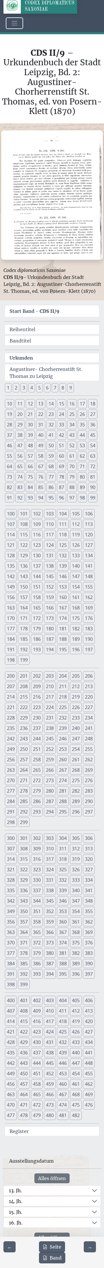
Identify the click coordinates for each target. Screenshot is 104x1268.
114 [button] (11, 534)
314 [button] (11, 859)
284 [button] (11, 801)
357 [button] (24, 922)
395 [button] (63, 974)
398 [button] (11, 984)
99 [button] (92, 498)
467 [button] (63, 1094)
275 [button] (76, 780)
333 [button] (76, 880)
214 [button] (11, 697)
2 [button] (16, 388)
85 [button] (40, 487)
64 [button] (9, 466)
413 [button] (89, 1011)
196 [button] (76, 649)
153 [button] (63, 587)
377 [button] (11, 953)
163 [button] (11, 608)
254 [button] (76, 749)
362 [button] (89, 922)
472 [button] (37, 1105)
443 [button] (24, 1063)
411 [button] (63, 1011)
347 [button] (76, 901)
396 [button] (76, 974)
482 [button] (76, 1115)
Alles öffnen (52, 1178)
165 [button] (37, 608)
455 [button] (89, 1073)
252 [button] (50, 749)
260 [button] (63, 759)
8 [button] (63, 388)
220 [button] (89, 697)
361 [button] (76, 922)
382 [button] (76, 953)
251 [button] (37, 749)
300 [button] (11, 838)
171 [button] (24, 618)
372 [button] (37, 942)
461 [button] (76, 1084)
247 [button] (76, 738)
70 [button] (72, 466)
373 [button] (50, 942)
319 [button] (76, 859)
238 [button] (50, 728)
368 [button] (76, 932)
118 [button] (63, 534)
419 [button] (76, 1021)
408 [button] (24, 1011)
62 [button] (82, 456)
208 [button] (24, 686)
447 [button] (76, 1063)
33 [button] (61, 424)
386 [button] (37, 963)
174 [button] (63, 618)
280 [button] (50, 791)
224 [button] (50, 707)
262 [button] (89, 759)
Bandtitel (20, 341)
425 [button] (63, 1032)
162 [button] (89, 597)
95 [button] (51, 498)
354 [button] (76, 911)
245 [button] (50, 738)
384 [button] (11, 963)
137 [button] (37, 566)
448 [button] (89, 1063)
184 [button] (11, 639)
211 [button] (63, 686)
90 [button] (92, 487)
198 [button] (11, 660)
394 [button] (50, 974)
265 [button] (37, 770)
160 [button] (63, 597)
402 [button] (37, 1000)
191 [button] (11, 649)
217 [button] (50, 697)
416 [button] (37, 1021)
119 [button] (76, 534)
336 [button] (24, 890)
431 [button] (50, 1042)
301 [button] (24, 838)
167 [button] (63, 608)
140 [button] (76, 566)
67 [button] (40, 466)
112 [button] (76, 524)
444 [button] (37, 1063)
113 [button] (89, 524)
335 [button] (11, 890)
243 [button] (24, 738)
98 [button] (82, 498)
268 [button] (76, 770)
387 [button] (50, 963)
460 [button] (63, 1084)
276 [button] (89, 780)
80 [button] (82, 477)
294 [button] (50, 812)
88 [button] (72, 487)
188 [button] (63, 639)
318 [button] (63, 859)
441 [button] (89, 1052)
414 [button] (11, 1021)
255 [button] (89, 749)
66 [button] (30, 466)
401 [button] (24, 1000)
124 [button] (50, 545)
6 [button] (47, 388)
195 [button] (63, 649)
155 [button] (89, 587)
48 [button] (30, 445)
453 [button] (63, 1073)
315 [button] (24, 859)
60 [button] (61, 456)
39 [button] (30, 435)
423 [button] (37, 1032)
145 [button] (50, 576)
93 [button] (30, 498)
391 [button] (11, 974)
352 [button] (50, 911)
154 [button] (76, 587)
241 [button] (89, 728)
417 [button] (50, 1021)
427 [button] (89, 1032)
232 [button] (63, 718)
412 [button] (76, 1011)
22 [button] (40, 414)
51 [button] (61, 445)
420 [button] (89, 1021)
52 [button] (72, 445)
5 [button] (39, 388)
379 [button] (37, 953)
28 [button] (9, 424)
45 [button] (92, 435)
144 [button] (37, 576)
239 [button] (63, 728)
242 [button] (11, 738)
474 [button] (63, 1105)
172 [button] (37, 618)
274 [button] (63, 780)
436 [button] (24, 1052)
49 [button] (40, 445)
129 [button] (24, 555)
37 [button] (9, 435)
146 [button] (63, 576)
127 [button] (89, 545)
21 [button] (30, 414)
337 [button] (37, 890)
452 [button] (50, 1073)
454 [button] (76, 1073)
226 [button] (76, 707)
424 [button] (50, 1032)
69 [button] (61, 466)
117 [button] (50, 534)
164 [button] (24, 608)
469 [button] (89, 1094)
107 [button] (11, 524)
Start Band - (35, 311)
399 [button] (24, 984)
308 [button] (24, 848)
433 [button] (76, 1042)
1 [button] (8, 388)
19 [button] (9, 414)
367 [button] (63, 932)
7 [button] (55, 388)
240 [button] (76, 728)
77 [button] (51, 477)
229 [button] (24, 718)
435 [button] (11, 1052)
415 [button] (24, 1021)
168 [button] (76, 608)
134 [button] (89, 555)
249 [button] (11, 749)
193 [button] (37, 649)
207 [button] (11, 686)
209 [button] (37, 686)
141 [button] (89, 566)
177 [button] (11, 628)
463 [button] (11, 1094)
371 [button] (24, 942)
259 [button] (50, 759)
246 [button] (63, 738)
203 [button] (50, 676)
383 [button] (89, 953)
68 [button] (51, 466)
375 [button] (76, 942)
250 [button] (24, 749)
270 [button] (11, 780)
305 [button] (76, 838)
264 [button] (24, 770)
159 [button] (50, 597)
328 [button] (11, 880)
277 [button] (11, 791)
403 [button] (50, 1000)
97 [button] (72, 498)
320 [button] (89, 859)
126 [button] (76, 545)
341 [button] (89, 890)
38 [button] (20, 435)
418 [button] (63, 1021)
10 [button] (9, 404)
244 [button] (37, 738)
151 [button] (37, 587)
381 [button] (63, 953)
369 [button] (89, 932)
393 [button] (37, 974)
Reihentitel (22, 329)
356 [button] (11, 922)
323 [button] (37, 869)
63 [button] (92, 456)
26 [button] (82, 414)
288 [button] (63, 801)
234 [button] (89, 718)
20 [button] (20, 414)
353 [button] (63, 911)
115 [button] (24, 534)
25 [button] (72, 414)
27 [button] (92, 414)
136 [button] (24, 566)
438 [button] (50, 1052)
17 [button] (82, 404)
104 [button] (63, 514)
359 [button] (50, 922)
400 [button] (11, 1000)
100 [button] (11, 514)
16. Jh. (16, 1223)
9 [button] (70, 388)
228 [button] (11, 718)
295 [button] (63, 812)
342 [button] (11, 901)
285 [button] (24, 801)
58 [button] (40, 456)
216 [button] (37, 697)
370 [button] (11, 942)
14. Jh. (15, 1201)
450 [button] (24, 1073)
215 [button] (24, 697)
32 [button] (51, 424)
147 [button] (76, 576)
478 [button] (24, 1115)
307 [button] (11, 848)
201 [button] (24, 676)
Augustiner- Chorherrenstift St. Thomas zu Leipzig (46, 372)
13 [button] (40, 404)
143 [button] (24, 576)
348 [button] (89, 901)
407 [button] (11, 1011)
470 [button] (11, 1105)
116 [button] (37, 534)
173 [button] (50, 618)
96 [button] (61, 498)
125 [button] (63, 545)
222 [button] (24, 707)
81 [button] (92, 477)
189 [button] (76, 639)
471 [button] (24, 1105)
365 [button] (37, 932)
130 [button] (37, 555)
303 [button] (50, 838)
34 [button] (72, 424)
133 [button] (76, 555)
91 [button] (9, 498)
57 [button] (30, 456)
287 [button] (50, 801)
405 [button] (76, 1000)
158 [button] (37, 597)
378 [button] (24, 953)
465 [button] (37, 1094)
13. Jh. (15, 1190)
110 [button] (50, 524)
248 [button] (89, 738)
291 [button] (11, 812)
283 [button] (89, 791)
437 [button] (37, 1052)
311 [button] (63, 848)
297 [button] (89, 812)
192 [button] (24, 649)
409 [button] (37, 1011)
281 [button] (63, 791)
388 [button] (63, 963)
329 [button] (24, 880)
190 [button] (89, 639)
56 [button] (20, 456)
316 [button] (37, 859)
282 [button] (76, 791)
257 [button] (24, 759)
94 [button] (40, 498)
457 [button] (24, 1084)
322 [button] (24, 869)
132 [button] (63, 555)
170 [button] (11, 618)
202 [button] (37, 676)
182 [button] (76, 628)
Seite (55, 1247)
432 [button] (63, 1042)
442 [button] (11, 1063)
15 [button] (61, 404)
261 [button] (76, 759)
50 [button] (51, 445)
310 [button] (50, 848)
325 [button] (63, 869)
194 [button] (50, 649)
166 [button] (50, 608)
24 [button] (61, 414)
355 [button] (89, 911)
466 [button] (50, 1094)
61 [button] (72, 456)
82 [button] (9, 487)
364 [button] (24, 932)
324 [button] (50, 869)
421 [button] (11, 1032)
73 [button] (9, 477)
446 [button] (63, 1063)
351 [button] (37, 911)
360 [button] (63, 922)
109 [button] (37, 524)
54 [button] (92, 445)
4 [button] (31, 388)
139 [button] (63, 566)
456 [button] (11, 1084)
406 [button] (89, 1000)
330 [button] (37, 880)
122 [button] (24, 545)
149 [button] (11, 587)
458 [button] (37, 1084)
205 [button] (76, 676)
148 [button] (89, 576)
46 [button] (9, 445)
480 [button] (50, 1115)
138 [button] (50, 566)
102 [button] (37, 514)
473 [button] (50, 1105)
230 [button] (37, 718)
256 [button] (11, 759)
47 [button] (20, 445)
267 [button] (63, 770)
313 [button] (89, 848)
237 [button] (37, 728)
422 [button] (24, 1032)
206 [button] (89, 676)
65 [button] (20, 466)
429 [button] (24, 1042)
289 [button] (76, 801)
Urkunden (21, 358)
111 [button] (63, 524)
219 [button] (76, 697)
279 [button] (37, 791)
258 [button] (37, 759)
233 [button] (76, 718)
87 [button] (61, 487)
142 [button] (11, 576)
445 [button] (50, 1063)
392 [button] (24, 974)
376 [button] (89, 942)
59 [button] (51, 456)
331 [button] (50, 880)
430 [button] (37, 1042)
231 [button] (50, 718)
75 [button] (30, 477)
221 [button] (11, 707)
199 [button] (24, 660)
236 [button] (24, 728)
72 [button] (92, 466)
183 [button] (89, 628)
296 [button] (76, 812)
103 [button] (50, 514)
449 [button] (11, 1073)
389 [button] (76, 963)
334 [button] (89, 880)
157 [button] (24, 597)
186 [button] (37, 639)
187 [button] (50, 639)
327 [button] (89, 869)
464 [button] (24, 1094)
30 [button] (30, 424)
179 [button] (37, 628)
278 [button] (24, 791)
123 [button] (37, 545)
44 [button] (82, 435)
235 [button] (11, 728)
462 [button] (89, 1084)
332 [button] (63, 880)
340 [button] (76, 890)
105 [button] (76, 514)
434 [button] (89, 1042)
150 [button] (24, 587)
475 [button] (76, 1105)
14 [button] (51, 404)
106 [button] (89, 514)
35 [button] (82, 424)
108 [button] (24, 524)
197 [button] (89, 649)
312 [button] (76, 848)
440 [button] (76, 1052)
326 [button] (76, 869)
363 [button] (11, 932)
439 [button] (63, 1052)
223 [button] (37, 707)
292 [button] (24, 812)
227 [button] (89, 707)
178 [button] (24, 628)
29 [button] (20, 424)
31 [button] (40, 424)
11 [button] (20, 404)
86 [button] (51, 487)
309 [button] (37, 848)
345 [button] (50, 901)
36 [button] (92, 424)
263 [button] (11, 770)
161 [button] (76, 597)
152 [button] (50, 587)
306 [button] (89, 838)
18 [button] (92, 404)
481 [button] (63, 1115)
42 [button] (61, 435)
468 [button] (76, 1094)
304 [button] (63, 838)
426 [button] (76, 1032)
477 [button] (11, 1115)
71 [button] (82, 466)
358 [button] (37, 922)
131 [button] (50, 555)
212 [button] (76, 686)
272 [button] (37, 780)
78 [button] (61, 477)
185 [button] (24, 639)
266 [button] (50, 770)
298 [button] (11, 822)
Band (56, 1258)
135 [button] (11, 566)
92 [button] (20, 498)
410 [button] (50, 1011)
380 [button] (50, 953)
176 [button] (89, 618)
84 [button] (30, 487)
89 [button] (82, 487)
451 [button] (37, 1073)
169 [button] (89, 608)
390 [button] (89, 963)
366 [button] (50, 932)
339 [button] (63, 890)
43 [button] (72, 435)
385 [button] (24, 963)
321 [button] (11, 869)
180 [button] (50, 628)
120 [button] (89, 534)
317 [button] (50, 859)
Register (19, 1131)
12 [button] (30, 404)
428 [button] (11, 1042)
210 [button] (50, 686)
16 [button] (72, 404)
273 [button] (50, 780)
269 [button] (89, 770)
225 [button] (63, 707)
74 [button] (20, 477)
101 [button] (24, 514)
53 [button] (82, 445)
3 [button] (24, 388)
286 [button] (37, 801)
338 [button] (50, 890)
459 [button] (50, 1084)
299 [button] (24, 822)
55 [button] (9, 456)
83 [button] (20, 487)
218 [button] (63, 697)
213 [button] (89, 686)
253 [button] (63, 749)
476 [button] (89, 1105)
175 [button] (76, 618)
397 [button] (89, 974)
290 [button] (89, 801)
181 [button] (63, 628)
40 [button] (40, 435)
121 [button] (11, 545)
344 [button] (37, 901)
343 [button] (24, 901)
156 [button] (11, 597)
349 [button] (11, 911)
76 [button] (40, 477)
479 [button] (37, 1115)
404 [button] (63, 1000)
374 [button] (63, 942)
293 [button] (37, 812)
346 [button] (63, 901)
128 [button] (11, 555)
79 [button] (72, 477)
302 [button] (37, 838)
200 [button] (11, 676)
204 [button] (63, 676)
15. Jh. (15, 1212)
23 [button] (51, 414)
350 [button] (24, 911)
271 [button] (24, 780)
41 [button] (51, 435)
